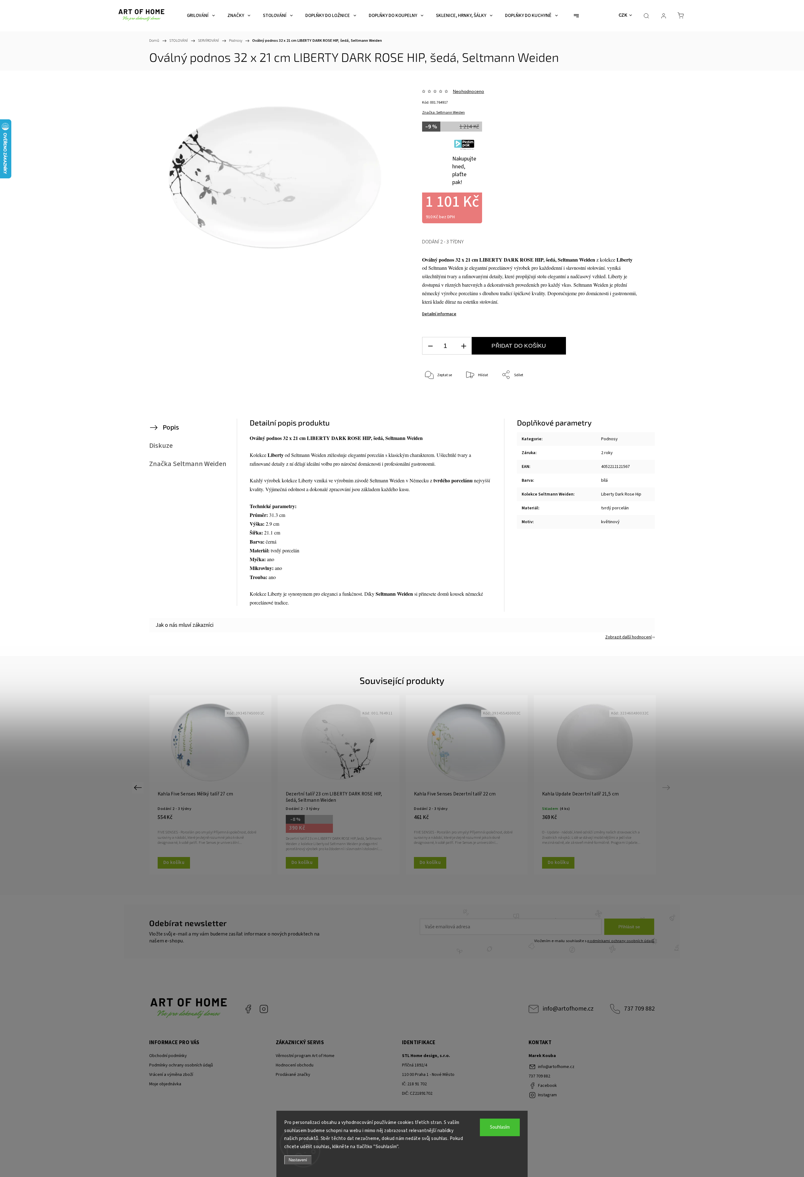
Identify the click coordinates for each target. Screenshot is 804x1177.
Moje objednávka (165, 1084)
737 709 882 (639, 1008)
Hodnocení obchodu (294, 1065)
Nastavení (298, 1160)
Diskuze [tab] (161, 446)
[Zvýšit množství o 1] (463, 346)
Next (667, 787)
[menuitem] (201, 15)
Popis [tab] (171, 427)
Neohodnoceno (468, 91)
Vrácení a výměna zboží (171, 1074)
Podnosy (609, 439)
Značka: (443, 112)
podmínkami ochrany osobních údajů (620, 941)
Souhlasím (500, 1127)
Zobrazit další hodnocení (628, 637)
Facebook (248, 1009)
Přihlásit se (629, 926)
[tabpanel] (210, 784)
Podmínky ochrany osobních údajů (181, 1065)
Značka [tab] (187, 464)
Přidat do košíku (519, 346)
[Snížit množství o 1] (430, 346)
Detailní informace (439, 314)
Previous (138, 787)
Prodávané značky (293, 1074)
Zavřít (624, 396)
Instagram (264, 1009)
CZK (623, 15)
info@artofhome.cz (568, 1008)
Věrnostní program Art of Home (305, 1056)
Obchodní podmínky (168, 1056)
